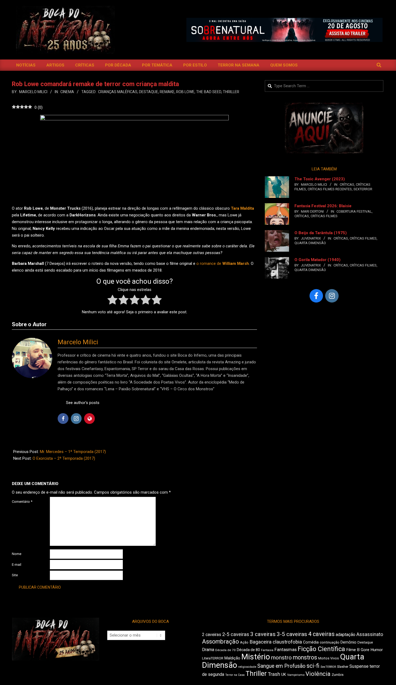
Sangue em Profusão (281, 666)
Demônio (348, 642)
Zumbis (337, 675)
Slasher (342, 667)
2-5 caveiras (235, 634)
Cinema (67, 92)
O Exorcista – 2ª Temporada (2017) (64, 458)
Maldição (232, 658)
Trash (274, 674)
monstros (305, 657)
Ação (244, 642)
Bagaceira (260, 642)
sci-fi (313, 665)
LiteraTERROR (212, 658)
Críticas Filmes (324, 216)
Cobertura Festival (354, 211)
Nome (16, 554)
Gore (365, 649)
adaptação (345, 634)
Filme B (353, 649)
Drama (208, 649)
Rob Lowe (185, 92)
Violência (318, 673)
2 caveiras (211, 634)
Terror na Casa (235, 675)
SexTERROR (362, 189)
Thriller (231, 92)
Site (15, 575)
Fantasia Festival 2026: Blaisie (323, 205)
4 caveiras (321, 634)
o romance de (222, 263)
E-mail (16, 565)
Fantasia (267, 650)
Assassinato (369, 634)
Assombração (220, 641)
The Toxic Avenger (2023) (319, 179)
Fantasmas (286, 649)
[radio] (112, 301)
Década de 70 (225, 650)
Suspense (359, 666)
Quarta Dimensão (310, 243)
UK (283, 674)
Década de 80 (248, 650)
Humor (376, 649)
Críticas (347, 184)
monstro (281, 657)
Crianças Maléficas (117, 92)
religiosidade (247, 667)
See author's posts (82, 402)
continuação (329, 642)
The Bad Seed (208, 92)
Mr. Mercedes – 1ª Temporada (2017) (73, 451)
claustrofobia (287, 642)
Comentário (22, 502)
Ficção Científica (321, 649)
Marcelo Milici (78, 342)
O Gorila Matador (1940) (317, 259)
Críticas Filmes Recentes (330, 189)
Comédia (311, 642)
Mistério (255, 656)
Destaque (148, 92)
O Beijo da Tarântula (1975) (320, 232)
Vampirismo (295, 675)
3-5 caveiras (292, 634)
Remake (167, 92)
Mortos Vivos (328, 658)
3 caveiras (263, 634)
